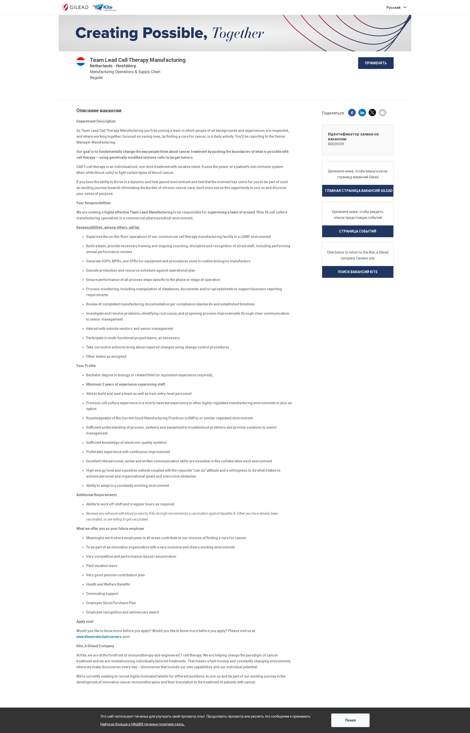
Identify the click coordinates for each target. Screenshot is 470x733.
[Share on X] (372, 113)
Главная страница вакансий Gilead (359, 191)
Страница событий (357, 231)
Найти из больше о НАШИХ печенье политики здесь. (142, 724)
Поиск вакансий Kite (357, 272)
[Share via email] (382, 113)
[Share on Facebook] (352, 113)
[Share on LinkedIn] (362, 113)
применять (376, 63)
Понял (350, 720)
